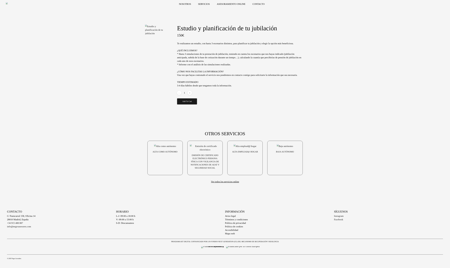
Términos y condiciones (236, 219)
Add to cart (187, 101)
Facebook (338, 219)
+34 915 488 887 (15, 223)
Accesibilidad (231, 230)
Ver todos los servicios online (225, 181)
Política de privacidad (235, 223)
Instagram (339, 216)
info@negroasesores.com (19, 226)
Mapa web (230, 233)
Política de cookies (234, 226)
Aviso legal (230, 216)
